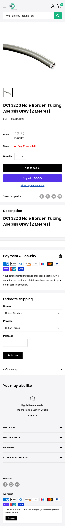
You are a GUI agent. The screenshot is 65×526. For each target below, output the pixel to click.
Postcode (8, 335)
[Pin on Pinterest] (47, 196)
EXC (16, 138)
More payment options (32, 185)
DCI (5, 119)
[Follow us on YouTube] (17, 484)
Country (7, 306)
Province (7, 321)
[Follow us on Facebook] (5, 484)
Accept (11, 518)
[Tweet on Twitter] (53, 196)
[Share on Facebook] (41, 196)
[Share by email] (59, 196)
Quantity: (7, 156)
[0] (59, 6)
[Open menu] (4, 6)
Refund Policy (10, 369)
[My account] (52, 6)
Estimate (13, 355)
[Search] (58, 15)
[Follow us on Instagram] (11, 484)
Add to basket (32, 167)
